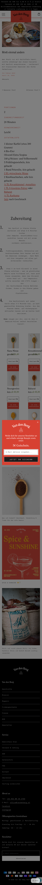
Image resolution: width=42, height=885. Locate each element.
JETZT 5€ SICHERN (21, 459)
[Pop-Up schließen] (37, 422)
